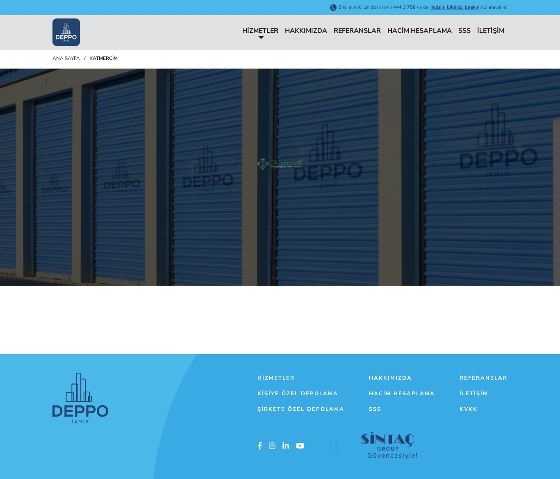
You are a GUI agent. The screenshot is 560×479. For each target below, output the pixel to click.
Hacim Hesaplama (419, 30)
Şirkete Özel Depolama (300, 409)
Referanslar (357, 30)
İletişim (474, 393)
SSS (464, 30)
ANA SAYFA (66, 58)
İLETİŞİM (490, 30)
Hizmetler (260, 30)
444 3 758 (404, 7)
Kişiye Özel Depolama (297, 393)
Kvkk (469, 409)
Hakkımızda (306, 30)
